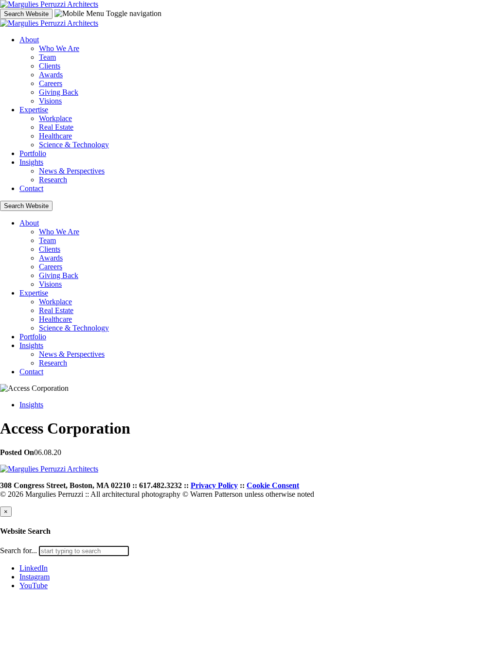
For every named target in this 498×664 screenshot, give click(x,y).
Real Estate (56, 127)
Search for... (18, 550)
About (29, 39)
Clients (49, 66)
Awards (51, 74)
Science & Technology (74, 144)
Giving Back (58, 92)
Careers (50, 83)
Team (47, 57)
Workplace (55, 118)
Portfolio (32, 153)
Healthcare (55, 136)
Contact (31, 188)
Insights (31, 162)
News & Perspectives (72, 171)
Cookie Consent (273, 485)
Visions (50, 101)
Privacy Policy (214, 485)
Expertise (33, 109)
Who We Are (59, 48)
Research (53, 179)
